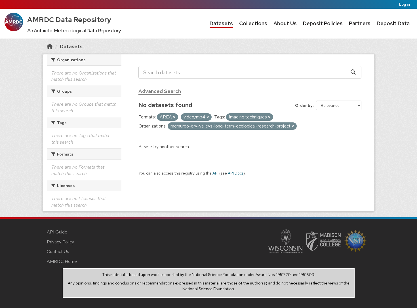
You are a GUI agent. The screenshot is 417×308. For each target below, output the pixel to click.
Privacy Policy (60, 242)
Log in (404, 4)
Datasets (221, 23)
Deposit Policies (323, 23)
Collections (253, 23)
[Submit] (353, 72)
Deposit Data (393, 23)
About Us (285, 23)
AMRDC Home (62, 261)
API (215, 173)
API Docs (235, 173)
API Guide (57, 232)
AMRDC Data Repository (69, 19)
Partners (359, 23)
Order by (304, 105)
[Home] (49, 46)
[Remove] (174, 117)
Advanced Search (159, 91)
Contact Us (58, 251)
